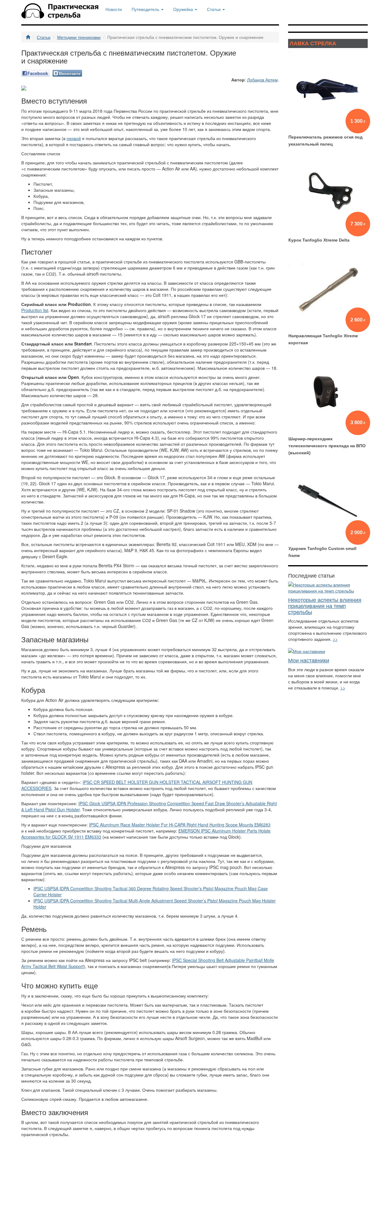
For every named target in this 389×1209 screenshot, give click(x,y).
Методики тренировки (79, 37)
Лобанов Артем (262, 80)
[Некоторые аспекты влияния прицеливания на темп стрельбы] (328, 588)
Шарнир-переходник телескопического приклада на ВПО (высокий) (327, 445)
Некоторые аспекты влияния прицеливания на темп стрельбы (324, 606)
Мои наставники (308, 660)
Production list (34, 310)
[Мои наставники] (328, 651)
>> (335, 639)
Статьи (43, 37)
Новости (113, 9)
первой (74, 138)
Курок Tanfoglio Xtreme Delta (318, 240)
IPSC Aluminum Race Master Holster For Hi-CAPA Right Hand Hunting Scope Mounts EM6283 (179, 825)
